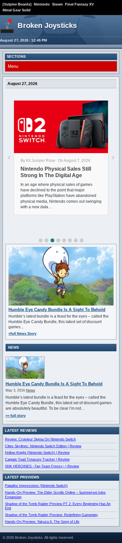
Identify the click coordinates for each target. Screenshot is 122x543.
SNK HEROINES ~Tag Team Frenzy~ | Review (42, 466)
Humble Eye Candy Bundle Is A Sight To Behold (56, 309)
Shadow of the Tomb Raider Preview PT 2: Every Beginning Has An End (58, 506)
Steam (57, 4)
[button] (41, 240)
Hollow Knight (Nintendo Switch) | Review (37, 452)
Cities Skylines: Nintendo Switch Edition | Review (43, 446)
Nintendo (42, 4)
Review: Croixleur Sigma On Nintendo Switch (40, 439)
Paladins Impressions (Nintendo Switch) (36, 486)
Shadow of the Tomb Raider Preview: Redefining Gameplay (51, 515)
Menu (13, 66)
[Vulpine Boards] (17, 4)
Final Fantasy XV (79, 4)
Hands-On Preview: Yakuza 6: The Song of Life (42, 522)
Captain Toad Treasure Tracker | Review (37, 459)
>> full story (16, 415)
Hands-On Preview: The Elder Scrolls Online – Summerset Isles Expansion (55, 494)
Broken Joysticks (47, 25)
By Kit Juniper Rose (37, 160)
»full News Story (22, 333)
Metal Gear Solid (17, 10)
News (30, 390)
